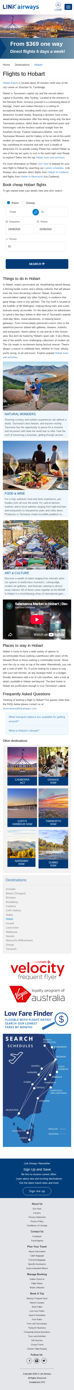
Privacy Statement (37, 1217)
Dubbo (9, 914)
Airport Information (37, 1251)
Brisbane (11, 897)
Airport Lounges (37, 1302)
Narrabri (10, 936)
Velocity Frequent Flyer (37, 1298)
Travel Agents (37, 1240)
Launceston (12, 927)
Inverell (10, 923)
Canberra (11, 906)
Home (6, 64)
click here (43, 163)
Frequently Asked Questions (37, 1332)
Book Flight (37, 1307)
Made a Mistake (37, 1287)
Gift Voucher (37, 1340)
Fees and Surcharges (37, 1323)
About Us (37, 1203)
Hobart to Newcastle (32, 176)
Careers (37, 1213)
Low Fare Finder (37, 1311)
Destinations (22, 64)
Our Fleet (37, 1209)
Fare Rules (37, 1319)
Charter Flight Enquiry (37, 1349)
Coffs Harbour (13, 910)
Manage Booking (37, 1274)
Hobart (38, 64)
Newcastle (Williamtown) (19, 940)
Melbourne (11, 932)
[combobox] (20, 212)
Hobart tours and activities (50, 157)
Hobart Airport (10, 82)
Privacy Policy (37, 1221)
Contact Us (37, 1231)
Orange (10, 944)
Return (15, 202)
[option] (37, 37)
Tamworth (11, 949)
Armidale (11, 889)
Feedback (37, 1236)
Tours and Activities (37, 1336)
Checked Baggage (37, 1260)
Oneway (30, 202)
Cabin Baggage (37, 1256)
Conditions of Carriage (37, 1225)
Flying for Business (37, 1328)
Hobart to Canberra (58, 172)
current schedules (54, 168)
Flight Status (37, 1283)
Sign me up (37, 1191)
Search (35, 264)
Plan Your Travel (37, 1246)
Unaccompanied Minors (37, 1268)
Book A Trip (37, 1293)
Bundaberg (12, 902)
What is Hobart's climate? (24, 730)
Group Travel (37, 1344)
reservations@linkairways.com (19, 708)
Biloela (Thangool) (16, 893)
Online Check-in (37, 1279)
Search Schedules (37, 1315)
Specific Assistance (37, 1264)
